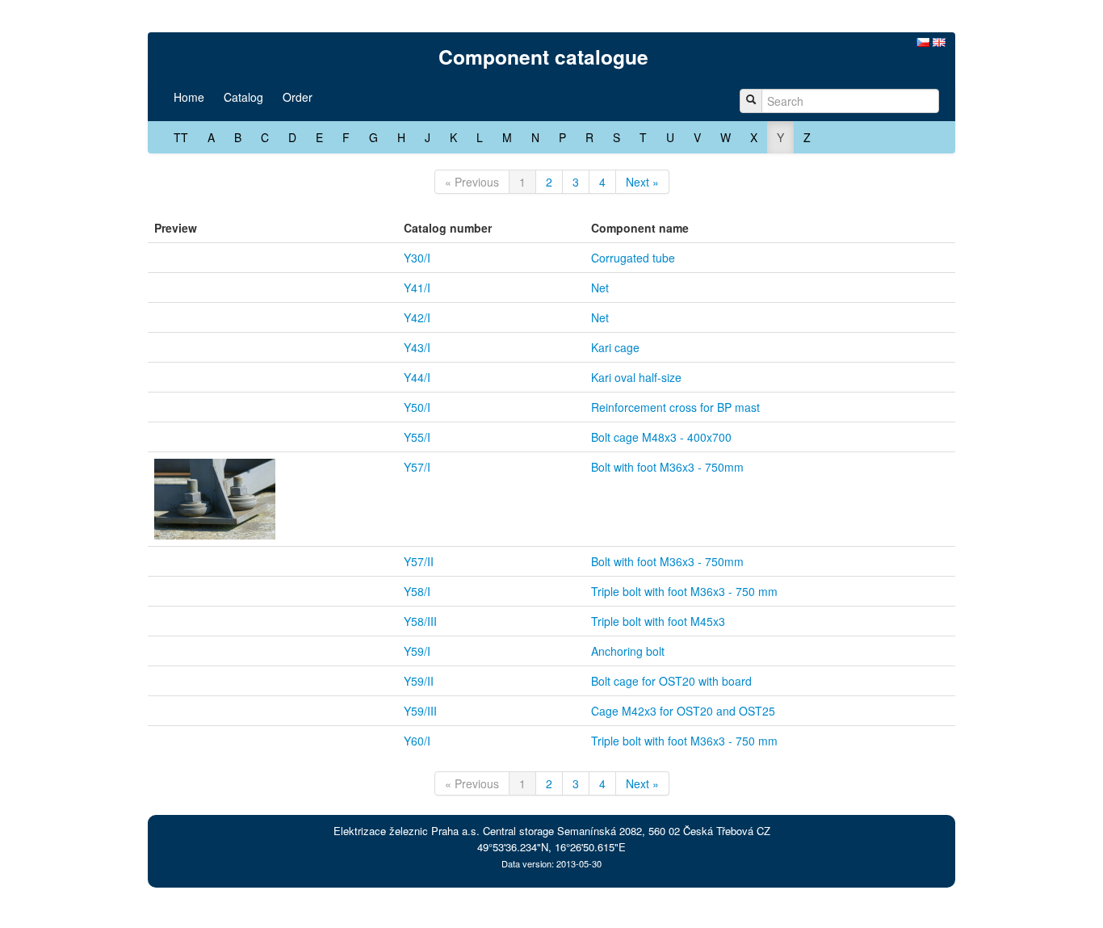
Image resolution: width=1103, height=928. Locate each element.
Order (297, 97)
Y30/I (417, 258)
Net (600, 287)
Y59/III (420, 711)
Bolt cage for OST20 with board (671, 681)
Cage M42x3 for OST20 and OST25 (683, 711)
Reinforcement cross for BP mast (675, 407)
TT (181, 137)
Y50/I (417, 407)
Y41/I (417, 287)
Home (189, 97)
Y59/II (419, 681)
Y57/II (419, 561)
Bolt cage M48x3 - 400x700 (661, 437)
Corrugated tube (633, 258)
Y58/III (420, 621)
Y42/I (417, 317)
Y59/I (417, 651)
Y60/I (417, 741)
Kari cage (615, 347)
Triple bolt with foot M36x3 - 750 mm (684, 591)
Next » (642, 182)
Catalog (243, 97)
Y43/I (417, 347)
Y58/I (417, 591)
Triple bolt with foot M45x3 (658, 621)
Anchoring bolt (628, 651)
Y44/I (417, 377)
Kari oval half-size (636, 377)
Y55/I (417, 437)
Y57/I (417, 467)
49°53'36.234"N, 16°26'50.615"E (551, 847)
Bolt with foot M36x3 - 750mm (667, 467)
